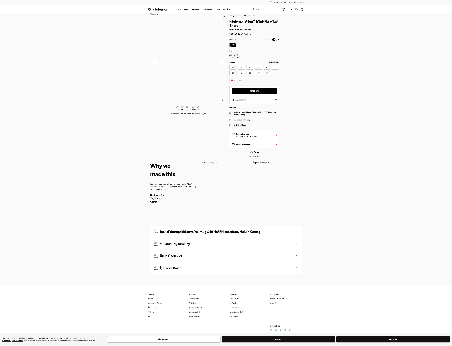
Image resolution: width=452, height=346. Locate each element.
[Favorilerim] (296, 9)
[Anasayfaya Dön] (158, 9)
